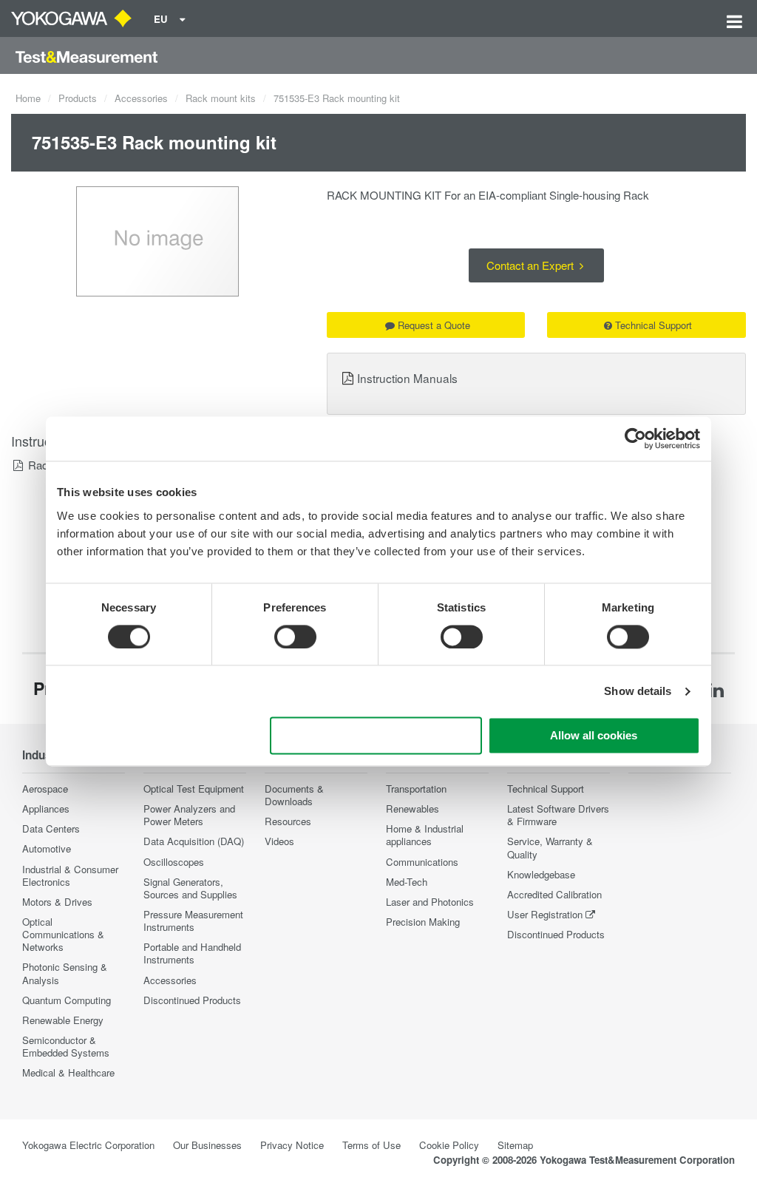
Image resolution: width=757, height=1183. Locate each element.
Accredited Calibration (554, 894)
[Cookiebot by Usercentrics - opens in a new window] (635, 438)
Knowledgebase (541, 874)
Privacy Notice (292, 1145)
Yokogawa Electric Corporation (88, 1145)
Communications (422, 862)
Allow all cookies (593, 736)
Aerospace (45, 789)
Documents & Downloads (294, 795)
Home (28, 98)
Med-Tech (406, 882)
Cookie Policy (449, 1145)
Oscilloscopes (173, 862)
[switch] (295, 636)
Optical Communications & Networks (63, 934)
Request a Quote (434, 325)
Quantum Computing (66, 1000)
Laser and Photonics (430, 902)
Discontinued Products (192, 1000)
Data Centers (51, 828)
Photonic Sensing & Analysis (64, 973)
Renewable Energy (62, 1020)
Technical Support (653, 325)
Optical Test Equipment (193, 789)
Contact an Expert (531, 265)
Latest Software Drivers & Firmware (558, 814)
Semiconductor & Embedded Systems (65, 1046)
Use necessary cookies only (376, 736)
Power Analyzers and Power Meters (189, 814)
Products (77, 98)
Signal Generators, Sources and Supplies (190, 888)
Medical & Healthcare (68, 1072)
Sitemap (515, 1145)
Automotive (46, 848)
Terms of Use (371, 1145)
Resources (288, 821)
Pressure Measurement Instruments (193, 920)
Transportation (416, 789)
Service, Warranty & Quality (550, 847)
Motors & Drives (57, 902)
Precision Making (423, 922)
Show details (637, 691)
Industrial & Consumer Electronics (70, 875)
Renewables (412, 808)
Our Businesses (207, 1145)
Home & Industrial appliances (425, 834)
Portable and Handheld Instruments (192, 953)
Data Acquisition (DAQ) (193, 841)
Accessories (141, 98)
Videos (279, 841)
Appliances (45, 808)
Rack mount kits (221, 98)
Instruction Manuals (407, 378)
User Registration (545, 914)
